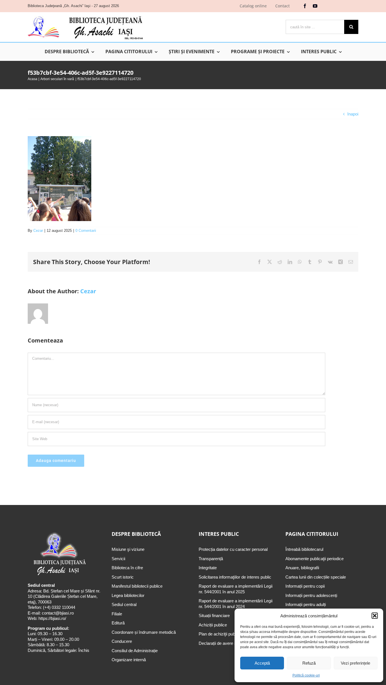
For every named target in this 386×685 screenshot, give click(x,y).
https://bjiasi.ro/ (52, 618)
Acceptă (262, 663)
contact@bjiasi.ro (58, 613)
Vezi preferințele (355, 663)
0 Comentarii (85, 230)
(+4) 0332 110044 (58, 607)
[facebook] (305, 6)
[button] (375, 615)
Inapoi (352, 114)
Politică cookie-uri (306, 675)
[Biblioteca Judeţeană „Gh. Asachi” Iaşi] (85, 15)
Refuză (309, 663)
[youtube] (315, 6)
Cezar (38, 230)
